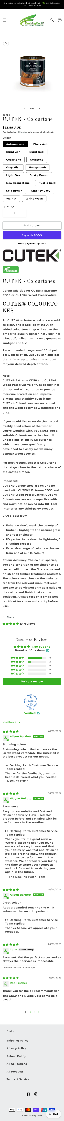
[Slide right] (39, 108)
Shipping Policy (17, 1040)
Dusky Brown (39, 175)
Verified (30, 713)
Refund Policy (16, 1056)
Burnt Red (36, 151)
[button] (4, 20)
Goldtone (36, 159)
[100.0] (30, 701)
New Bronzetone (18, 182)
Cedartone (13, 159)
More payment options (32, 243)
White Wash (34, 198)
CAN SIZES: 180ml (16, 515)
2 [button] (30, 1012)
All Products (15, 1071)
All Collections (17, 1063)
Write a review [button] (32, 681)
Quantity (8, 206)
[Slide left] (24, 108)
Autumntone (15, 144)
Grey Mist (13, 167)
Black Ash (40, 144)
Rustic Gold (47, 182)
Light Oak (13, 175)
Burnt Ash (13, 151)
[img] (11, 731)
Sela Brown (14, 190)
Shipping (22, 132)
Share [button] (10, 617)
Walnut (11, 198)
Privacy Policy (16, 1048)
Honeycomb (37, 167)
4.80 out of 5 (41, 646)
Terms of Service (18, 1079)
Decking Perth (35, 1116)
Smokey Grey (40, 190)
